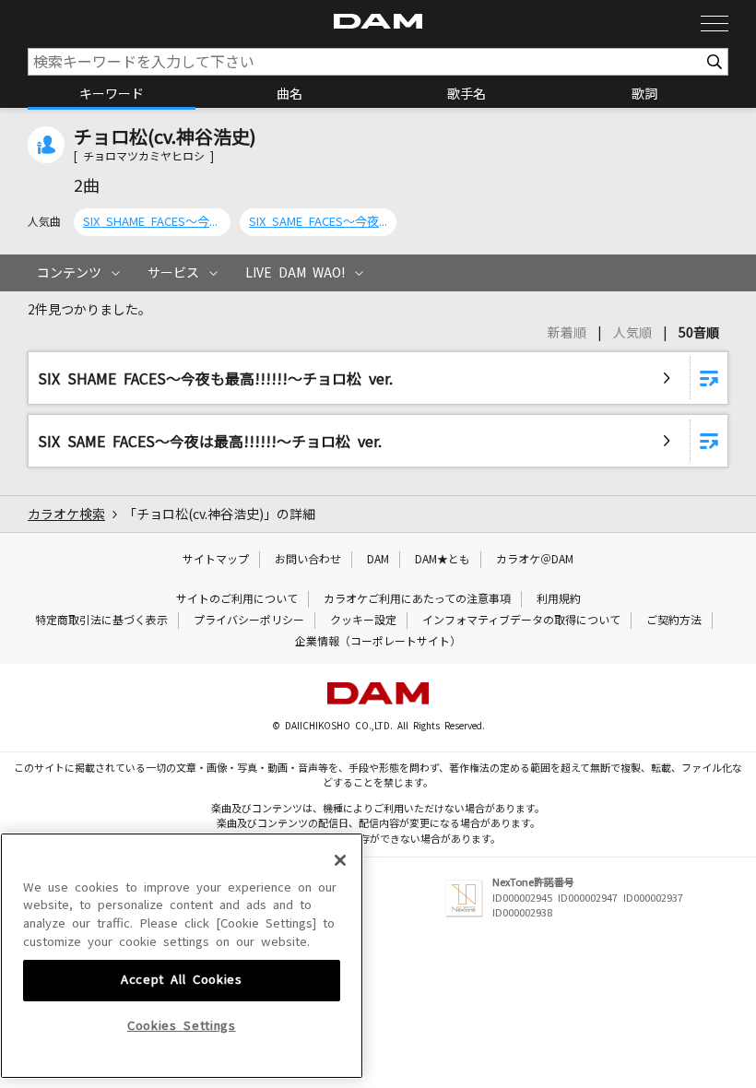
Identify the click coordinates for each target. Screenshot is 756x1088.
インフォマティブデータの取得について (521, 620)
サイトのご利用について (237, 599)
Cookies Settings (181, 1026)
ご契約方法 (674, 620)
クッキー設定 (363, 620)
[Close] (340, 860)
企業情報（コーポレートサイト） (378, 641)
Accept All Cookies (181, 980)
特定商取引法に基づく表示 (101, 620)
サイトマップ (216, 559)
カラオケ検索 (66, 514)
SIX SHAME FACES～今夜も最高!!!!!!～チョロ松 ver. (152, 222)
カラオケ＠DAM (534, 559)
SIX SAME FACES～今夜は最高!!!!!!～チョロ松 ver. (318, 222)
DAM (378, 559)
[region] (181, 956)
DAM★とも (442, 559)
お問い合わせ (308, 559)
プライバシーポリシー (249, 620)
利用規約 (559, 599)
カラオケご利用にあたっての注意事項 (417, 599)
